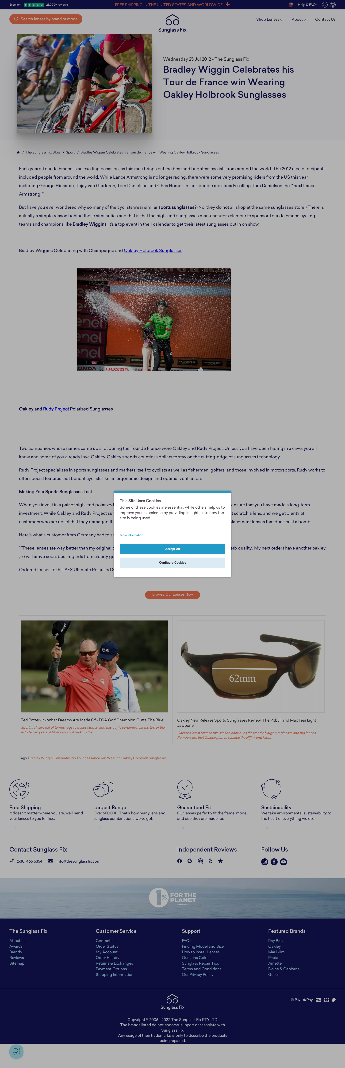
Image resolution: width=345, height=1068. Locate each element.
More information (131, 535)
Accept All (172, 549)
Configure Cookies (172, 563)
